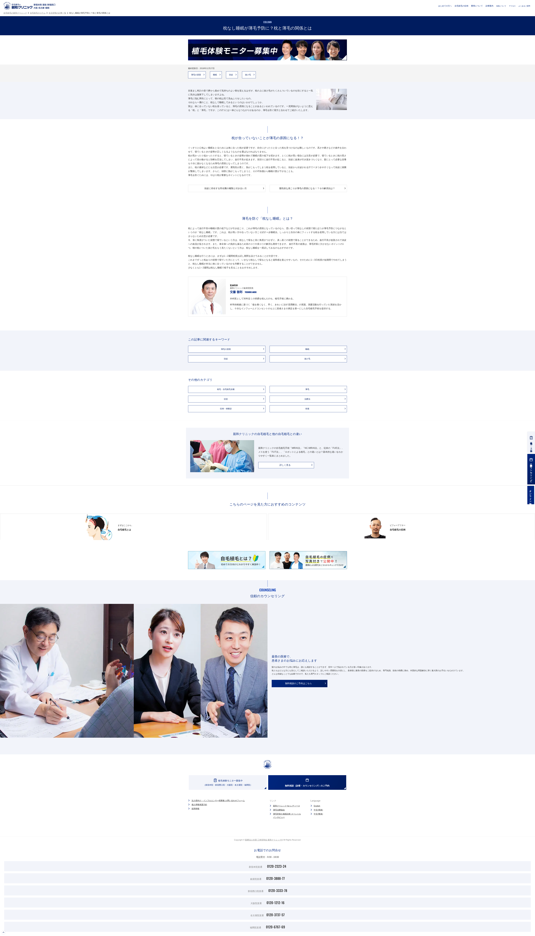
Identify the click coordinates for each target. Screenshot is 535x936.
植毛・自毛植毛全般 (227, 389)
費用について (477, 6)
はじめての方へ (445, 6)
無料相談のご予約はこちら (298, 683)
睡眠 (216, 75)
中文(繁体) (318, 814)
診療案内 (489, 6)
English (317, 806)
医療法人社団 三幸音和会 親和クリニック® (264, 840)
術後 (308, 409)
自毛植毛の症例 (461, 6)
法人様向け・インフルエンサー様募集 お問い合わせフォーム (218, 800)
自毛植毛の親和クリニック (15, 13)
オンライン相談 (530, 495)
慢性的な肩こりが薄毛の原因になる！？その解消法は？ (307, 188)
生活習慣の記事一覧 (57, 13)
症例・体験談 (227, 409)
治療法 (308, 399)
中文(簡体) (318, 810)
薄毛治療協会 (279, 810)
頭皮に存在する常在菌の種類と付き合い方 (225, 188)
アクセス (512, 6)
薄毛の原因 (197, 75)
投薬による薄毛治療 (89, 3)
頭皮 (232, 75)
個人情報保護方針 (199, 804)
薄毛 (308, 389)
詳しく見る (285, 465)
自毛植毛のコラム (38, 13)
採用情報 (195, 809)
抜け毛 (249, 75)
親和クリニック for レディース (286, 806)
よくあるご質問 (524, 6)
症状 (227, 399)
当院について (501, 6)
